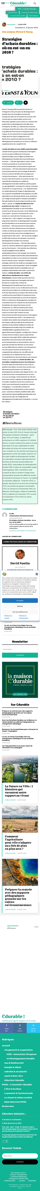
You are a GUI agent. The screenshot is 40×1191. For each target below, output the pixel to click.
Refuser (20, 606)
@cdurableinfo (12, 926)
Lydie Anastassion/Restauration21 (21, 515)
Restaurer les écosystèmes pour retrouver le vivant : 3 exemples (20, 730)
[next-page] (6, 1141)
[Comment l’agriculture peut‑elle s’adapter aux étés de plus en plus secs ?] (20, 819)
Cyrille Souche (10, 800)
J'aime (7, 1023)
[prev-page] (3, 1141)
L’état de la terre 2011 (12, 1123)
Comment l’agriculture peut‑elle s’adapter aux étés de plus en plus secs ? (18, 842)
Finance (6, 91)
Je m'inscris (20, 1162)
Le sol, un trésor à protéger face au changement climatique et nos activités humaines (20, 627)
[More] (25, 103)
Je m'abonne (20, 655)
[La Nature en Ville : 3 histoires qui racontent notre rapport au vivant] (20, 769)
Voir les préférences (20, 612)
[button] (37, 574)
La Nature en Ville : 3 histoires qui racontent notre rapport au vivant (19, 791)
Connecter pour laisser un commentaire (22, 530)
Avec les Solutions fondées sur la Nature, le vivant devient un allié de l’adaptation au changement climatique (19, 722)
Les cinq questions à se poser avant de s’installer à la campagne (17, 747)
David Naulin (11, 24)
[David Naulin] (4, 24)
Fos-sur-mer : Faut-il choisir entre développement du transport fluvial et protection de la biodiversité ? (20, 1129)
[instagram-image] (10, 942)
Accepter (20, 600)
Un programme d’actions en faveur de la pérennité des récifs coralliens (19, 1136)
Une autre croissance (11, 1119)
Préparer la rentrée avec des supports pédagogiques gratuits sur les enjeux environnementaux (17, 713)
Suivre (36, 927)
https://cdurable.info (20, 567)
